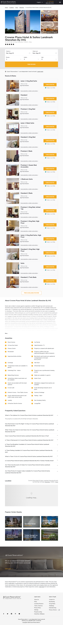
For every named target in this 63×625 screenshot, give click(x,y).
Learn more (40, 71)
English (39, 2)
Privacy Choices (53, 610)
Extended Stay (52, 607)
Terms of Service (38, 605)
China (16, 7)
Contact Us (52, 599)
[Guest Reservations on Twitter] (8, 614)
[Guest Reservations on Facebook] (4, 614)
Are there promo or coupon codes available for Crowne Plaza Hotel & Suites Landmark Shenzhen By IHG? (27, 472)
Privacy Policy (37, 607)
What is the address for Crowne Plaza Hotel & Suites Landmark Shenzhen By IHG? (29, 415)
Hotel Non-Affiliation (39, 614)
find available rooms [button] (31, 293)
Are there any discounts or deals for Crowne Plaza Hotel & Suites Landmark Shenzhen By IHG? (27, 466)
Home (6, 7)
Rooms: (8, 57)
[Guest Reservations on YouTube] (19, 614)
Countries (11, 7)
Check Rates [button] (50, 84)
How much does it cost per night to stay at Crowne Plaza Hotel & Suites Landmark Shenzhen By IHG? (29, 425)
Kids (42, 57)
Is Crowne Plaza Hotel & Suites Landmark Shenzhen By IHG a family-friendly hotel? (29, 461)
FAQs (35, 601)
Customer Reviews (38, 603)
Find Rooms (31, 64)
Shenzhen (22, 7)
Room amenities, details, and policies (29, 91)
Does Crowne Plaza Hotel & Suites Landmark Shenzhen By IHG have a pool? (27, 436)
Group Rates (52, 603)
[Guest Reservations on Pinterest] (16, 614)
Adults (25, 57)
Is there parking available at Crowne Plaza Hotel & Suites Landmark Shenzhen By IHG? (28, 451)
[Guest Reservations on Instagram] (12, 614)
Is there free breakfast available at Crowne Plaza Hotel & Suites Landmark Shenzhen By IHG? (27, 445)
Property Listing (38, 612)
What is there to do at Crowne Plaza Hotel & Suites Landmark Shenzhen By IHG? (29, 456)
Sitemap (36, 610)
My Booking (52, 601)
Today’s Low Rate (50, 88)
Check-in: (8, 51)
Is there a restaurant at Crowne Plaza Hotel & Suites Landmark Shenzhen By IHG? (29, 440)
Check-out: (35, 51)
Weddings (51, 605)
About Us (36, 599)
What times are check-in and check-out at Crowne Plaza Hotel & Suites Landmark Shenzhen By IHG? (29, 431)
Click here (41, 587)
